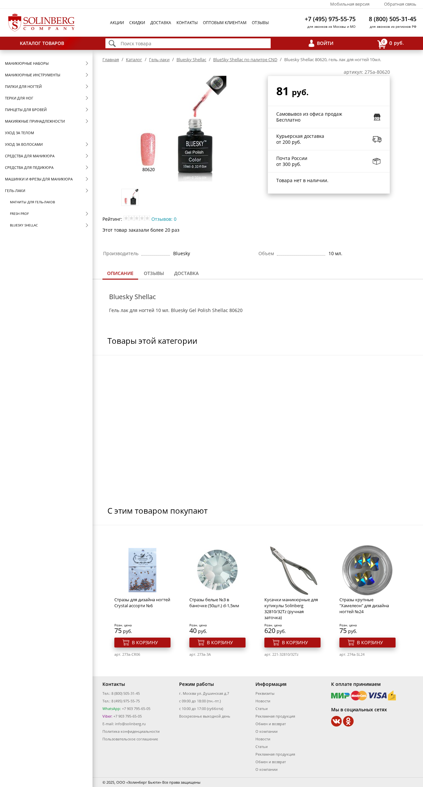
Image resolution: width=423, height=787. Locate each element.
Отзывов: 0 (163, 219)
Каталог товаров (42, 43)
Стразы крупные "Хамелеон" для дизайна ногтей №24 (364, 605)
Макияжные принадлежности (35, 121)
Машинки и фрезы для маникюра (39, 179)
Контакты (187, 22)
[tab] (120, 274)
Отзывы (260, 22)
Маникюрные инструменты (32, 74)
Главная (110, 59)
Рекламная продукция (275, 716)
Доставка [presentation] (186, 273)
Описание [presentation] (120, 273)
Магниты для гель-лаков (32, 202)
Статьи (261, 708)
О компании (266, 731)
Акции (117, 22)
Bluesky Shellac (24, 225)
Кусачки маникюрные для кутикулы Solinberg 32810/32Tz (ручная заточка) (291, 608)
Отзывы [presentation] (154, 273)
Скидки (137, 22)
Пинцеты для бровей (26, 109)
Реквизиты (264, 693)
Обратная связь (400, 4)
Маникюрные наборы (27, 63)
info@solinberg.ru (130, 723)
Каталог (134, 59)
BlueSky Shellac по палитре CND (245, 59)
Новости (262, 700)
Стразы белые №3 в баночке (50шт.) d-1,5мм (214, 603)
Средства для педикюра (29, 167)
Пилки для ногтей (23, 86)
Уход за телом (19, 132)
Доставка (160, 22)
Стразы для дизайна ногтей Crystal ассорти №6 (142, 603)
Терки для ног (19, 98)
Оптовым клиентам (225, 22)
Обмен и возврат (270, 723)
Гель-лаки (15, 190)
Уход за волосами (24, 144)
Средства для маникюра (30, 155)
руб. (393, 42)
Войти (325, 43)
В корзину (145, 642)
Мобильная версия (349, 4)
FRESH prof (19, 213)
